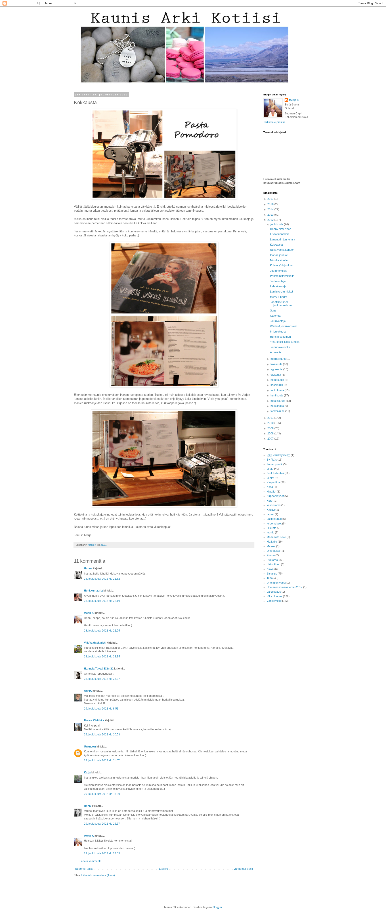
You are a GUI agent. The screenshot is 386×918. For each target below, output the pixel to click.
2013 (270, 214)
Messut (271, 546)
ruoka (270, 569)
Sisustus (272, 573)
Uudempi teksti (84, 868)
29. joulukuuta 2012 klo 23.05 (102, 853)
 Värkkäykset (278, 455)
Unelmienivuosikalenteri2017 (284, 587)
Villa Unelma (274, 596)
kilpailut (271, 491)
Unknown (90, 746)
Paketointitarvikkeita (282, 276)
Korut (270, 500)
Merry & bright (278, 297)
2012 (270, 219)
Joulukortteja (278, 321)
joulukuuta (277, 224)
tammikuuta (278, 411)
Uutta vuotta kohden (282, 249)
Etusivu (163, 868)
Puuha (271, 555)
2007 (270, 438)
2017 (270, 198)
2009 (270, 428)
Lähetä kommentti (90, 861)
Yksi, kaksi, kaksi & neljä (285, 341)
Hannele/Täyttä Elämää (98, 668)
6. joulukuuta (278, 331)
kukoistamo (274, 505)
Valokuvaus (274, 591)
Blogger (217, 907)
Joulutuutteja (278, 281)
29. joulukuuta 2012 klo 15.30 (102, 794)
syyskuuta (277, 369)
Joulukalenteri (275, 473)
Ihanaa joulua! (278, 255)
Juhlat (270, 478)
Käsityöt (271, 509)
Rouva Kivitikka (94, 720)
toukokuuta (278, 390)
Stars (273, 310)
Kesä (270, 486)
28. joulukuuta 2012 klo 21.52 (102, 578)
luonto (270, 532)
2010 (270, 423)
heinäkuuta (278, 379)
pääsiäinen (273, 564)
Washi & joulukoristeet (283, 326)
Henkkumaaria (93, 590)
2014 (270, 209)
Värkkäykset (274, 600)
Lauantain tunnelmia (282, 239)
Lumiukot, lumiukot (281, 291)
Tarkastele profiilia (274, 122)
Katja (87, 772)
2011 (270, 417)
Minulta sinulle (279, 260)
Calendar (275, 315)
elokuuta (276, 374)
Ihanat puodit (275, 464)
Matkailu (272, 541)
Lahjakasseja (278, 286)
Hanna (88, 568)
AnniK (88, 690)
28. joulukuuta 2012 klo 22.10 (102, 600)
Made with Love (276, 537)
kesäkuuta (277, 385)
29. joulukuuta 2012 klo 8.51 (101, 708)
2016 (270, 204)
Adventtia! (276, 352)
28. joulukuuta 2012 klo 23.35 (102, 656)
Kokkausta (276, 244)
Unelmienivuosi (276, 582)
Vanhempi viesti (243, 868)
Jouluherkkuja (278, 270)
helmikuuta (278, 406)
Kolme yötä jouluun (282, 265)
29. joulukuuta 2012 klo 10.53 (102, 734)
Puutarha (272, 560)
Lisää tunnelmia (280, 234)
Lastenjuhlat (274, 518)
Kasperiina (273, 482)
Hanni (87, 806)
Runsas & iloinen (280, 336)
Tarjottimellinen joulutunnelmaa (281, 304)
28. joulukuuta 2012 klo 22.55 (102, 630)
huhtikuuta (277, 395)
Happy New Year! (280, 229)
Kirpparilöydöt (275, 496)
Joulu (270, 468)
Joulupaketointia (280, 347)
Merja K (89, 613)
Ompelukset (274, 550)
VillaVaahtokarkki (95, 642)
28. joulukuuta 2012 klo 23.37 (102, 678)
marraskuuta (278, 358)
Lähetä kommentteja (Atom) (98, 875)
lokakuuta (277, 364)
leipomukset (274, 523)
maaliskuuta (278, 400)
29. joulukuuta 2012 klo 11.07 (102, 760)
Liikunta (271, 528)
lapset (270, 514)
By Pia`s (272, 459)
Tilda (270, 578)
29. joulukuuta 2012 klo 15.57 (102, 823)
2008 (270, 433)
